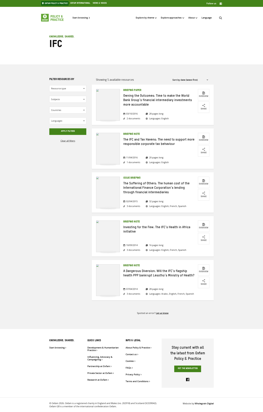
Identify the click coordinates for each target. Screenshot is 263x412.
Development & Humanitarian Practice (103, 349)
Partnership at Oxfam (98, 366)
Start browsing (80, 17)
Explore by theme (145, 17)
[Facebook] (221, 3)
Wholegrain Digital (204, 403)
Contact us (131, 354)
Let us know (162, 313)
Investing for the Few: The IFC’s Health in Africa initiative (156, 230)
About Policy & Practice (138, 347)
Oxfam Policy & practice (56, 3)
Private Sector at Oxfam (99, 373)
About (191, 17)
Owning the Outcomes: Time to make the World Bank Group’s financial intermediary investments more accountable (157, 100)
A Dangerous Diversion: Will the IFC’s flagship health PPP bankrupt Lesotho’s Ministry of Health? (158, 274)
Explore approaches (171, 17)
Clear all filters (68, 140)
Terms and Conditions (137, 381)
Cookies (130, 361)
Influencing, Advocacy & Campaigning (99, 358)
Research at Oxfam (97, 380)
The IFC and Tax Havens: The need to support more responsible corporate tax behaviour (159, 142)
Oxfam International (80, 3)
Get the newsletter (188, 368)
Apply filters (68, 131)
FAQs (128, 368)
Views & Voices (100, 3)
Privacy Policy (133, 374)
